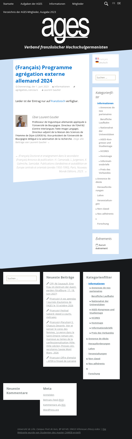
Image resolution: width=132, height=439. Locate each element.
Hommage (106, 156)
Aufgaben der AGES (31, 3)
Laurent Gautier (52, 89)
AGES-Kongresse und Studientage (105, 143)
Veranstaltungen (97, 353)
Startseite (8, 3)
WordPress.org (51, 409)
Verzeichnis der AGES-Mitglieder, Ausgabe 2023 (29, 12)
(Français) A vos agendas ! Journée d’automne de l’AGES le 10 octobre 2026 (61, 302)
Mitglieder (78, 3)
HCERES (104, 151)
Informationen (57, 3)
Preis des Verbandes (102, 332)
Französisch (58, 101)
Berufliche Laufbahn (102, 296)
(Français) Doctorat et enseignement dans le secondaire (47, 156)
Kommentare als (54, 404)
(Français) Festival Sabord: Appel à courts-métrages (59, 314)
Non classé (103, 208)
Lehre (100, 195)
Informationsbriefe (102, 327)
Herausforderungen (99, 343)
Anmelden (48, 394)
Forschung (103, 223)
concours (33, 89)
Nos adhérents (105, 213)
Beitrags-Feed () (53, 399)
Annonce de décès (98, 338)
